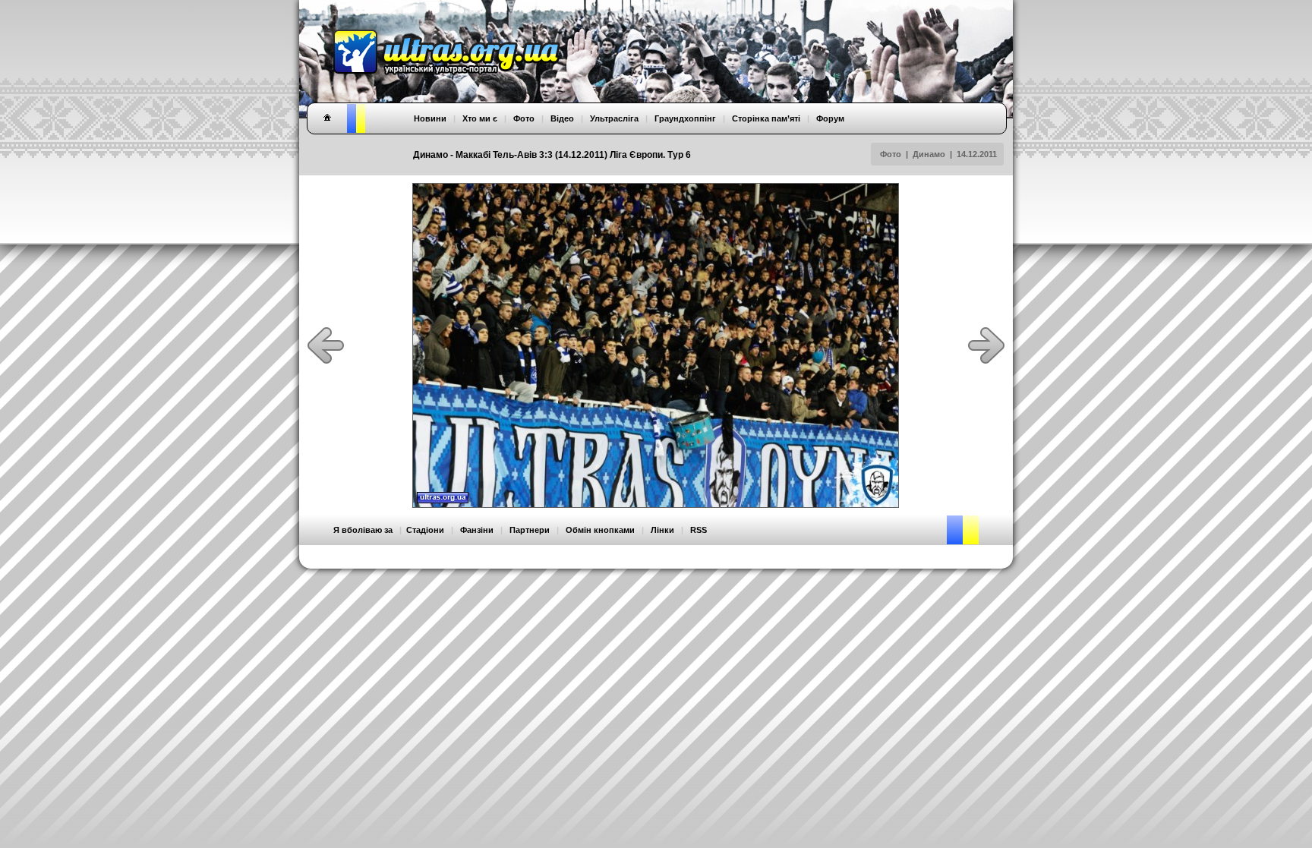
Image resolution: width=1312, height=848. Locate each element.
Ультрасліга (614, 118)
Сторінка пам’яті (766, 118)
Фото (890, 154)
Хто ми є (479, 118)
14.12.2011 (977, 154)
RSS (698, 529)
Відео (562, 118)
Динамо (929, 154)
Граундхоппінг (685, 118)
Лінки (662, 529)
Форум (830, 118)
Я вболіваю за (363, 529)
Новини (430, 118)
